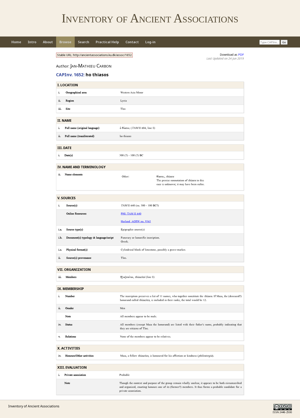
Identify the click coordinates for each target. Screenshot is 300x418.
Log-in (150, 42)
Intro (32, 42)
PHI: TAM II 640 (131, 213)
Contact (132, 42)
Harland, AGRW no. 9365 (136, 221)
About (48, 42)
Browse (65, 42)
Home (16, 42)
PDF (241, 54)
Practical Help (107, 42)
